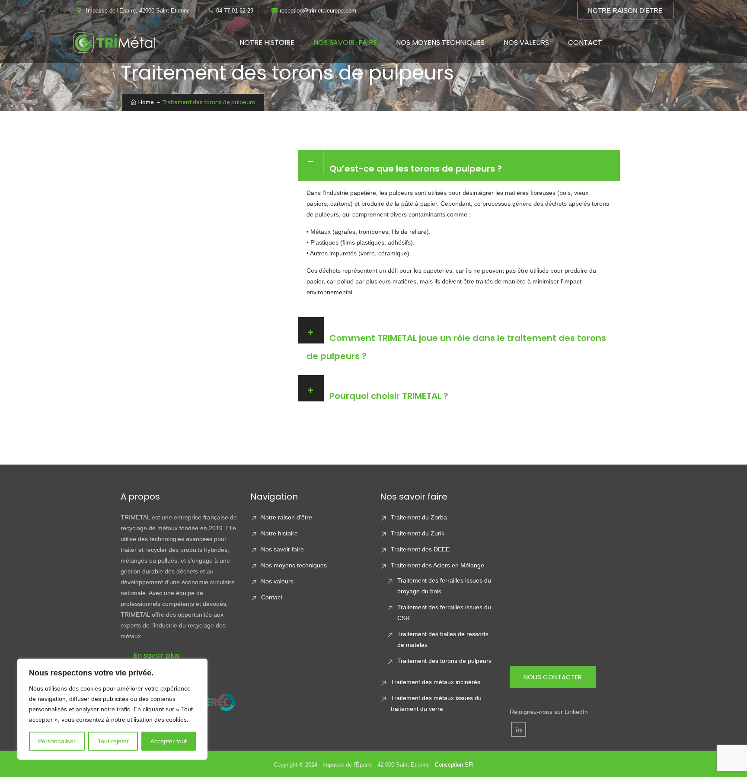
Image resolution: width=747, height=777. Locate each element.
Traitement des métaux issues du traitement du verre (436, 703)
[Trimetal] (114, 42)
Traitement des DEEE (420, 549)
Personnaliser (57, 741)
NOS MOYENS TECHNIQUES (440, 43)
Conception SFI (454, 764)
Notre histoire (279, 533)
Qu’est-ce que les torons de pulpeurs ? (415, 168)
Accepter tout (168, 741)
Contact (271, 597)
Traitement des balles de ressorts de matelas (442, 639)
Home (145, 102)
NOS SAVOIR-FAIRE (345, 43)
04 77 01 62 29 (234, 10)
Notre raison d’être (286, 517)
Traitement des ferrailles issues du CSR (444, 612)
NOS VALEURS (526, 43)
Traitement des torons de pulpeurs (444, 660)
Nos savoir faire (282, 549)
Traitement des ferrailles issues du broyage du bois (444, 586)
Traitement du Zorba (419, 517)
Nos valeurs (277, 581)
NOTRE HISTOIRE (266, 43)
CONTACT (585, 43)
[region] (112, 709)
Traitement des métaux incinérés (435, 681)
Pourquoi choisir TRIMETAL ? (388, 396)
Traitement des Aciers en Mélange (437, 565)
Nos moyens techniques (294, 565)
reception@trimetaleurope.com (318, 10)
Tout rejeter (113, 741)
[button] (459, 165)
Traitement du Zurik (417, 533)
